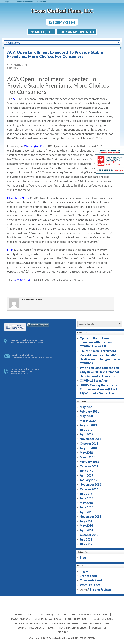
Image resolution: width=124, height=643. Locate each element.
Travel (30, 614)
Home (18, 614)
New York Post (22, 279)
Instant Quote (41, 32)
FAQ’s (6, 1)
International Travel (47, 619)
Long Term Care (103, 619)
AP (14, 99)
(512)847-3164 (62, 22)
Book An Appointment (76, 32)
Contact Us (42, 1)
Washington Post (35, 146)
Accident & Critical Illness (31, 623)
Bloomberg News (18, 198)
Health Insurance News (23, 1)
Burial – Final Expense (31, 627)
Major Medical (20, 619)
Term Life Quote (49, 614)
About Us (69, 614)
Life (107, 623)
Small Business (92, 623)
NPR (10, 249)
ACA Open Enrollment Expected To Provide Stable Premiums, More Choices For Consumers (55, 54)
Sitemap (63, 632)
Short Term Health (77, 619)
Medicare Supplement (65, 623)
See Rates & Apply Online (94, 614)
